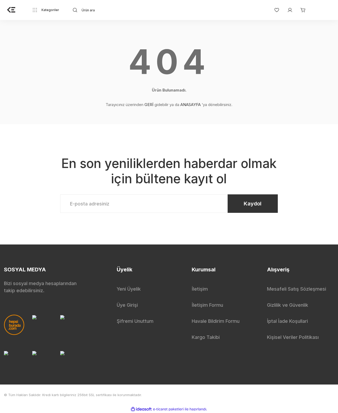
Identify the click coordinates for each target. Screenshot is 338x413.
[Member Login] (287, 10)
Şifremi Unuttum (135, 321)
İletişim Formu (207, 305)
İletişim (200, 289)
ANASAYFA (190, 104)
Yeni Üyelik (129, 289)
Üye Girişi (127, 305)
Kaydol (252, 203)
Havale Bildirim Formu (216, 321)
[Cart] (300, 10)
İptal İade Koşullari (287, 321)
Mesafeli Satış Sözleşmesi (296, 289)
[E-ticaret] (168, 409)
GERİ (148, 104)
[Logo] (11, 10)
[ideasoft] (141, 409)
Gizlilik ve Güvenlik (287, 305)
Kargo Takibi (206, 337)
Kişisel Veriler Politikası (293, 337)
